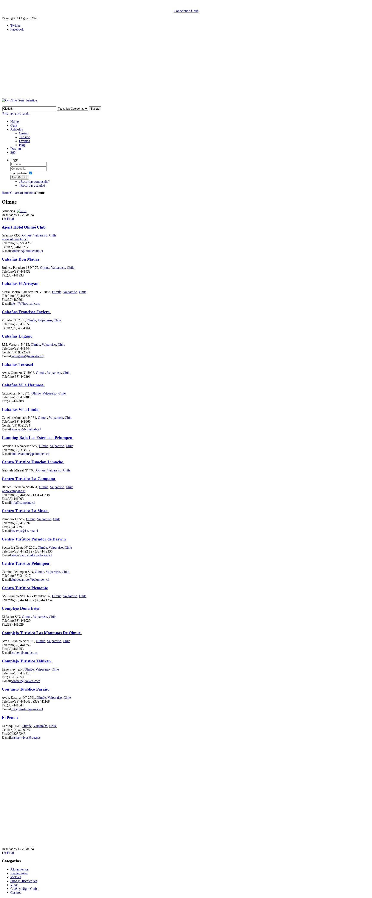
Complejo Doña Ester (21, 608)
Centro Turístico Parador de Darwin (34, 539)
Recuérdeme (18, 173)
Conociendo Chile (186, 11)
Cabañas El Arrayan (21, 283)
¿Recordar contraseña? (34, 181)
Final (10, 219)
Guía (13, 193)
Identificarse (19, 177)
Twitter (15, 25)
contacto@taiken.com (25, 681)
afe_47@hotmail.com (25, 303)
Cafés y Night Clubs (24, 888)
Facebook (17, 29)
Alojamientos (26, 193)
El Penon (10, 717)
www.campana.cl (13, 491)
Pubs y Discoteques (23, 881)
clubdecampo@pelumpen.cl (30, 454)
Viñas (14, 885)
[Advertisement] (107, 65)
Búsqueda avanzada (15, 113)
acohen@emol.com (24, 652)
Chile (52, 235)
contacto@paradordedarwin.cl (31, 555)
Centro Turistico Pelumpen (26, 563)
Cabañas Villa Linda (20, 409)
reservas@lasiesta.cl (24, 531)
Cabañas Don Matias (21, 259)
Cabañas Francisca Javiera (26, 312)
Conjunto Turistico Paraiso (26, 689)
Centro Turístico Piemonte (25, 588)
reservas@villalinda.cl (26, 429)
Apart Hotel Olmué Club (24, 227)
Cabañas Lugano (18, 336)
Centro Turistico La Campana (29, 478)
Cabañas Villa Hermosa (23, 385)
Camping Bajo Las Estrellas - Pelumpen (37, 437)
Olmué (26, 235)
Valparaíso (40, 235)
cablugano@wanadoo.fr (27, 356)
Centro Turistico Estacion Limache (33, 462)
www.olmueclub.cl (15, 239)
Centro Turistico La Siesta (25, 510)
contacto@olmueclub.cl (27, 251)
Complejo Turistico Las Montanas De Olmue (42, 633)
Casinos (15, 892)
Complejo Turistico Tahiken (27, 661)
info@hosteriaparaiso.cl (27, 709)
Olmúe (44, 267)
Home (6, 193)
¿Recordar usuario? (32, 185)
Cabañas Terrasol (18, 364)
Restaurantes (19, 873)
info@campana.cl (23, 502)
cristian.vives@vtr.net (25, 737)
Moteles (15, 877)
